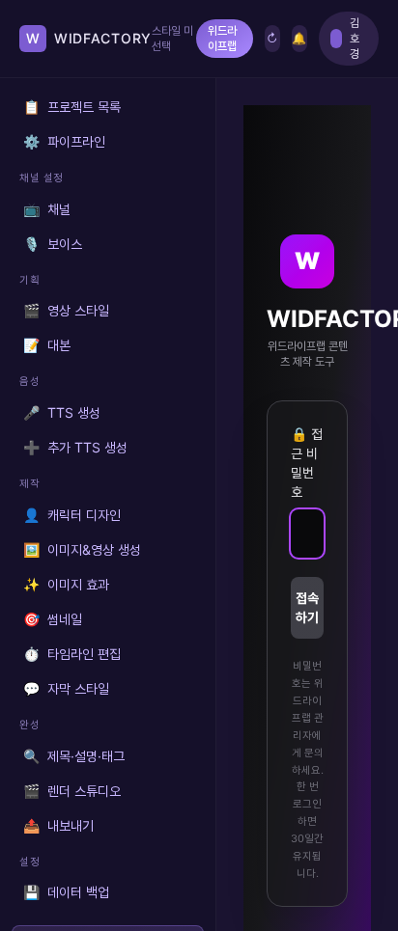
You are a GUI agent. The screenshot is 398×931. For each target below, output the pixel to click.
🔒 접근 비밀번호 (307, 462)
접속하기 (307, 607)
